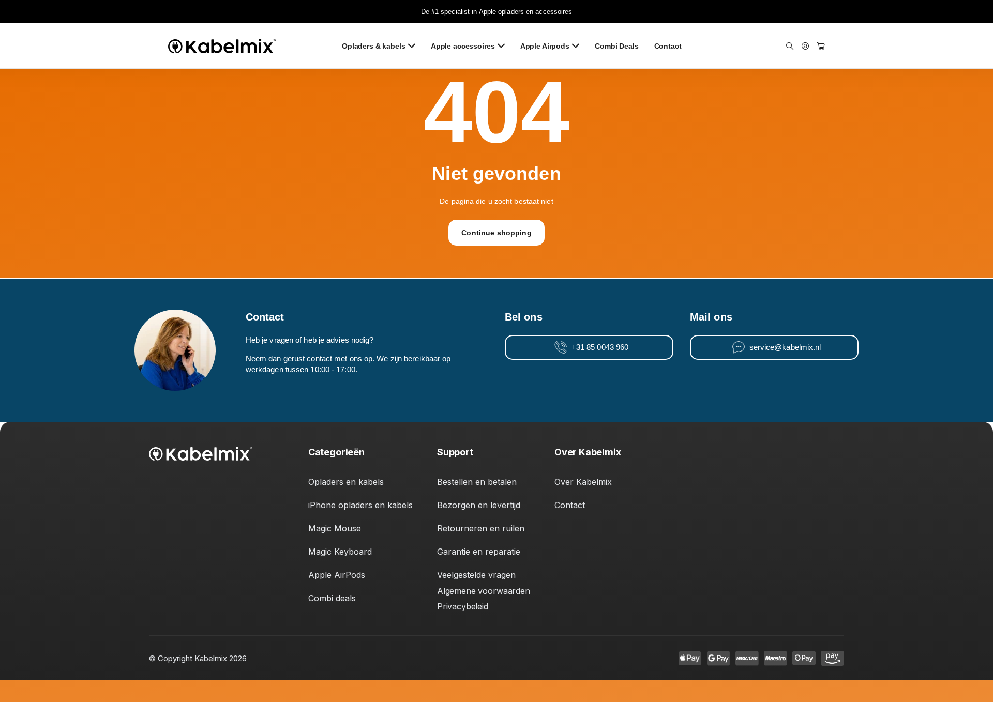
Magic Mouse (334, 528)
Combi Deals (616, 46)
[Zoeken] (789, 46)
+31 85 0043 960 (600, 347)
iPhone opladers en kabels (360, 505)
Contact (668, 46)
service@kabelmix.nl (785, 347)
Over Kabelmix (583, 482)
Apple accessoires (463, 46)
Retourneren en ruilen (480, 528)
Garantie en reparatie (478, 551)
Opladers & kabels (373, 46)
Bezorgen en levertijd (478, 505)
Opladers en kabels (346, 482)
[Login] (805, 46)
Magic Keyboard (340, 551)
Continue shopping (496, 232)
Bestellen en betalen (477, 482)
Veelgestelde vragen (476, 575)
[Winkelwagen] (821, 46)
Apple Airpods (544, 46)
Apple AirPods (336, 575)
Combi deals (332, 598)
